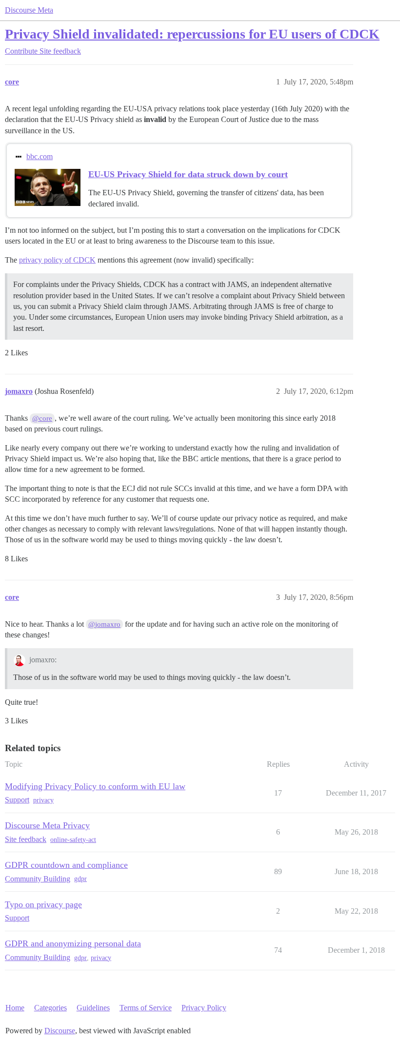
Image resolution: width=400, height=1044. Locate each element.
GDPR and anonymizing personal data (73, 943)
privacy (43, 800)
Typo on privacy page (43, 904)
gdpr (80, 878)
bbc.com (39, 156)
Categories (50, 1007)
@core (42, 418)
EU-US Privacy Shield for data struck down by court (188, 174)
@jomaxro (104, 624)
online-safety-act (73, 839)
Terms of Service (146, 1007)
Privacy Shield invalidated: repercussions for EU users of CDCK (192, 33)
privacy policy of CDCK (57, 260)
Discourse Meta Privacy (47, 825)
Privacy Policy (203, 1007)
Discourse (59, 1030)
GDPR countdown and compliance (66, 865)
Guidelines (93, 1007)
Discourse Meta (29, 10)
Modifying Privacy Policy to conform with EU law (95, 786)
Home (14, 1007)
